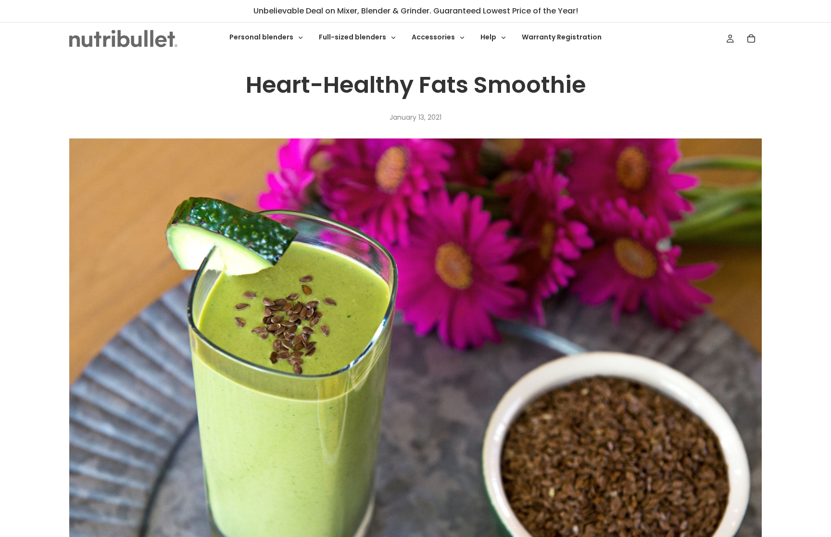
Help (489, 37)
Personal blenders (262, 37)
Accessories (434, 37)
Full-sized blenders (353, 37)
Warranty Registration (562, 37)
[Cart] (751, 38)
